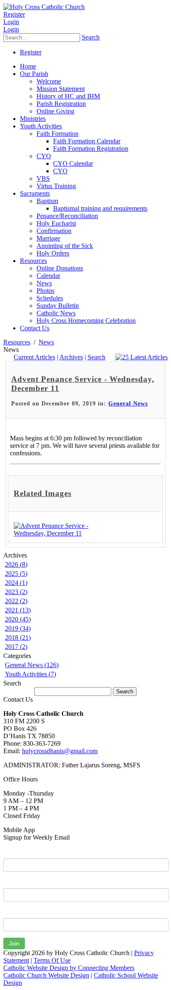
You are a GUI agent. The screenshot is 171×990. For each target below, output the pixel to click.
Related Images (42, 493)
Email (11, 912)
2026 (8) (16, 564)
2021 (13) (18, 610)
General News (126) (32, 664)
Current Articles (34, 357)
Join (14, 943)
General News (128, 403)
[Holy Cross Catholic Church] (44, 6)
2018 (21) (18, 637)
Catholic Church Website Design (46, 975)
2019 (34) (18, 628)
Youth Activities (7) (30, 674)
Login (11, 21)
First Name (18, 852)
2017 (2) (16, 646)
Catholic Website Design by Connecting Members (68, 967)
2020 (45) (18, 619)
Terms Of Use (52, 960)
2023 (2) (16, 591)
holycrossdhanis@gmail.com (60, 750)
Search (91, 37)
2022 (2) (16, 600)
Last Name (18, 882)
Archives (71, 357)
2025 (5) (16, 573)
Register (14, 14)
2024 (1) (16, 582)
